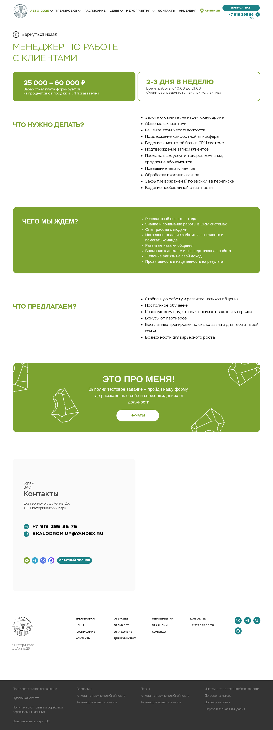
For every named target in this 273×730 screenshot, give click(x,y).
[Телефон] (256, 623)
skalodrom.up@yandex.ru (67, 534)
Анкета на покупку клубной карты (101, 696)
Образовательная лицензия (225, 709)
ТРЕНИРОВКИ (66, 11)
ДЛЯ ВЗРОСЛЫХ (125, 638)
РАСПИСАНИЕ (95, 11)
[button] (241, 8)
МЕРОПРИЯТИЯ (163, 618)
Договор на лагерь (218, 696)
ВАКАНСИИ (160, 625)
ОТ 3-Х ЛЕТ (121, 618)
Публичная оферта (26, 698)
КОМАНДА (159, 632)
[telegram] (247, 623)
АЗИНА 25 (212, 11)
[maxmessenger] (238, 633)
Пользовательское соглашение (35, 689)
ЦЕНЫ (114, 11)
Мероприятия (138, 11)
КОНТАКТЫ (167, 11)
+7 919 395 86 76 (241, 16)
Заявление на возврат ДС (31, 721)
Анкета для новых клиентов (97, 702)
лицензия (187, 11)
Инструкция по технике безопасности (232, 689)
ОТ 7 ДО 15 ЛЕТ (124, 632)
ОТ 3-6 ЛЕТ (121, 625)
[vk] (238, 623)
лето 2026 (39, 11)
